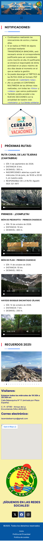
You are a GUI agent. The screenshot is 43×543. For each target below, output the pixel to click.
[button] (3, 366)
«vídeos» (12, 91)
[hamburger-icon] (21, 18)
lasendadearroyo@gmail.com (14, 418)
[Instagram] (28, 514)
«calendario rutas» (27, 80)
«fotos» (34, 88)
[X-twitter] (15, 514)
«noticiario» (13, 102)
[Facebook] (21, 514)
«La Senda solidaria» (29, 102)
